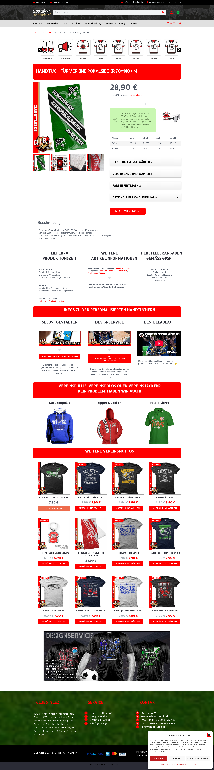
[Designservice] (87, 716)
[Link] (171, 12)
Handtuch (111, 271)
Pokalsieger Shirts (104, 58)
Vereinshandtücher (47, 33)
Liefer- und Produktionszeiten (51, 301)
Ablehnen (176, 758)
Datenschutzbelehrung (182, 764)
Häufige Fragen (99, 723)
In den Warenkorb (127, 211)
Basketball (50, 58)
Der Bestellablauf (101, 713)
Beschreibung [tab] (49, 222)
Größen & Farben (100, 719)
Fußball (85, 58)
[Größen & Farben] (87, 719)
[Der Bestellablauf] (87, 713)
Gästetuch (103, 271)
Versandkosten (136, 95)
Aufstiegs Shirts (121, 58)
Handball (68, 58)
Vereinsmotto (93, 273)
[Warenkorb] (178, 12)
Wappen (102, 273)
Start (36, 33)
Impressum (196, 764)
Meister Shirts (139, 58)
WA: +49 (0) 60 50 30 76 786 (158, 719)
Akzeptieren (158, 758)
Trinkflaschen (174, 58)
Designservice (99, 716)
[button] (209, 735)
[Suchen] (163, 12)
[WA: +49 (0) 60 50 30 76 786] (138, 719)
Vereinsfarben (121, 271)
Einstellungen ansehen (198, 758)
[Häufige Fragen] (87, 723)
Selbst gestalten (157, 58)
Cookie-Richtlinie (166, 764)
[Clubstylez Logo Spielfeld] (42, 12)
